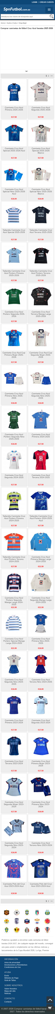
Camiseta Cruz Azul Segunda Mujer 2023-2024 (14, 804)
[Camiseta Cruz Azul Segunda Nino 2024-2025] (14, 664)
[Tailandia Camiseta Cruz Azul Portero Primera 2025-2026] (14, 255)
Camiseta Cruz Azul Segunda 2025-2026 (40, 108)
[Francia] (27, 921)
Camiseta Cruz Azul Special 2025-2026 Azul (14, 149)
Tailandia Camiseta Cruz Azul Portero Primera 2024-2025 (14, 518)
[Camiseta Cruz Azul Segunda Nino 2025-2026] (40, 378)
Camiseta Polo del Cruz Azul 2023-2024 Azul (14, 885)
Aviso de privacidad (12, 962)
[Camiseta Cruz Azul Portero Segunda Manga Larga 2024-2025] (14, 582)
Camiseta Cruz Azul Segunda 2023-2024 (40, 721)
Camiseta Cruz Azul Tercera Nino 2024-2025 (40, 680)
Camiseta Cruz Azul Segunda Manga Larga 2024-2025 (40, 600)
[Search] (51, 16)
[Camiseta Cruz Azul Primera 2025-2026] (14, 92)
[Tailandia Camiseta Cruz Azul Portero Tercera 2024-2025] (14, 541)
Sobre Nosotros (10, 989)
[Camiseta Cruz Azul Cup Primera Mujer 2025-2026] (14, 337)
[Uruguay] (7, 921)
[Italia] (37, 913)
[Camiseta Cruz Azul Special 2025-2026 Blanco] (40, 133)
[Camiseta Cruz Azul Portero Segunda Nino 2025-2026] (14, 419)
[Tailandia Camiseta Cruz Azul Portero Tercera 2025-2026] (40, 255)
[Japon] (37, 930)
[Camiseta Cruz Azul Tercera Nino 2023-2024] (40, 827)
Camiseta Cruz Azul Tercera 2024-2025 (41, 476)
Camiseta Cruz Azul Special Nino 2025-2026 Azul (14, 191)
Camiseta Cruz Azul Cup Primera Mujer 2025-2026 (14, 354)
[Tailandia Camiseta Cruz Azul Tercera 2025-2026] (40, 214)
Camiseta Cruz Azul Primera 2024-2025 (41, 435)
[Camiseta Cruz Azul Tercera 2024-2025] (40, 460)
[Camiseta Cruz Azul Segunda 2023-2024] (40, 705)
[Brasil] (27, 913)
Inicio (3, 23)
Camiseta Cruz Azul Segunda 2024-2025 (13, 476)
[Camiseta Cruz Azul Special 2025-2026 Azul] (14, 133)
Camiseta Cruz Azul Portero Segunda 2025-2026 (14, 314)
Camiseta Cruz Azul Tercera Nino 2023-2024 (40, 844)
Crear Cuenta (47, 2)
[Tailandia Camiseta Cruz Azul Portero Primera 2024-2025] (14, 500)
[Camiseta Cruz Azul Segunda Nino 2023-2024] (14, 827)
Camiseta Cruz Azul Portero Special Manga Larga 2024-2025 (14, 641)
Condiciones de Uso (12, 967)
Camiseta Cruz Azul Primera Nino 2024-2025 (41, 641)
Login (34, 2)
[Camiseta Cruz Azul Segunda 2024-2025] (14, 460)
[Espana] (7, 913)
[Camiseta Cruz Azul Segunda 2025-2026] (40, 92)
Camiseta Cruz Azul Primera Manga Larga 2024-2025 (41, 559)
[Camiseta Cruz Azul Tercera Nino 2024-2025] (40, 664)
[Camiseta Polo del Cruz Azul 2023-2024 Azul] (14, 868)
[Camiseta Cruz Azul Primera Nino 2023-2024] (40, 786)
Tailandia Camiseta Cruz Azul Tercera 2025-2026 (40, 231)
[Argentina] (47, 913)
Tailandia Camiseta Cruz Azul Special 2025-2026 (14, 231)
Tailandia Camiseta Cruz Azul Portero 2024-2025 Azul (40, 518)
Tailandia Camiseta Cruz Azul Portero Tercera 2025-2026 (40, 273)
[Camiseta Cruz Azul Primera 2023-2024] (14, 705)
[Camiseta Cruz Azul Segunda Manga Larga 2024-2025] (40, 582)
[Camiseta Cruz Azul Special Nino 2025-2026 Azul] (14, 174)
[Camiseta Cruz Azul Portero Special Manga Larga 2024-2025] (14, 623)
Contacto (8, 1002)
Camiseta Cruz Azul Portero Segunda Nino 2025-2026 (14, 436)
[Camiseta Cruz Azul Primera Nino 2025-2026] (14, 378)
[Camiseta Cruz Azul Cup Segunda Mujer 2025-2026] (40, 337)
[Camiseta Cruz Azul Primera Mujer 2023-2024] (40, 746)
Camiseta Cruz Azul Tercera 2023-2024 (14, 762)
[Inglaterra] (17, 921)
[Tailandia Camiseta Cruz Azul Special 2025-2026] (14, 214)
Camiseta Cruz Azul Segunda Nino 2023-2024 (14, 845)
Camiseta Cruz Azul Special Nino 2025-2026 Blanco (41, 191)
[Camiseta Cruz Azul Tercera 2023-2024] (14, 746)
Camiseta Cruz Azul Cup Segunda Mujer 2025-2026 (40, 354)
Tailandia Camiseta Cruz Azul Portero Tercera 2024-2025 (14, 559)
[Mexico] (27, 930)
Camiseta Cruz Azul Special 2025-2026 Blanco (41, 150)
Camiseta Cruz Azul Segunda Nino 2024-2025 (14, 681)
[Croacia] (47, 930)
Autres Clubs (12, 23)
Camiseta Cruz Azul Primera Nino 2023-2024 (41, 804)
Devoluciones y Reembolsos (15, 965)
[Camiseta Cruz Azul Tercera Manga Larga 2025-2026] (40, 296)
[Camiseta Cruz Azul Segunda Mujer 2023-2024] (14, 786)
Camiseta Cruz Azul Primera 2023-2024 (14, 721)
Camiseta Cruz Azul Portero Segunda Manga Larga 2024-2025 (14, 601)
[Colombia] (47, 921)
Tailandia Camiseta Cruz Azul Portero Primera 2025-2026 (14, 273)
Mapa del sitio (10, 991)
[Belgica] (17, 930)
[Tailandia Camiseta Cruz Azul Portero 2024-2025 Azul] (40, 500)
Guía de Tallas (10, 980)
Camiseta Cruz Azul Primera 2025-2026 (14, 108)
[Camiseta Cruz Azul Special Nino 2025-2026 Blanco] (40, 174)
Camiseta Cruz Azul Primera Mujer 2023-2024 (40, 763)
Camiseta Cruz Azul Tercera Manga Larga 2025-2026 (41, 314)
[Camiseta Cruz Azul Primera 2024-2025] (40, 419)
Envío (6, 976)
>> (51, 76)
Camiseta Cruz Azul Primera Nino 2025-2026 (14, 395)
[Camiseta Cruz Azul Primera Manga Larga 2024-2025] (40, 541)
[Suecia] (7, 930)
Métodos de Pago (11, 978)
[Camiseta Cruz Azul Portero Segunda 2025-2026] (14, 296)
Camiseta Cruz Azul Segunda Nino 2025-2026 (40, 395)
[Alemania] (17, 913)
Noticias (7, 993)
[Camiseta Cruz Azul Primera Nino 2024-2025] (40, 623)
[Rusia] (37, 921)
